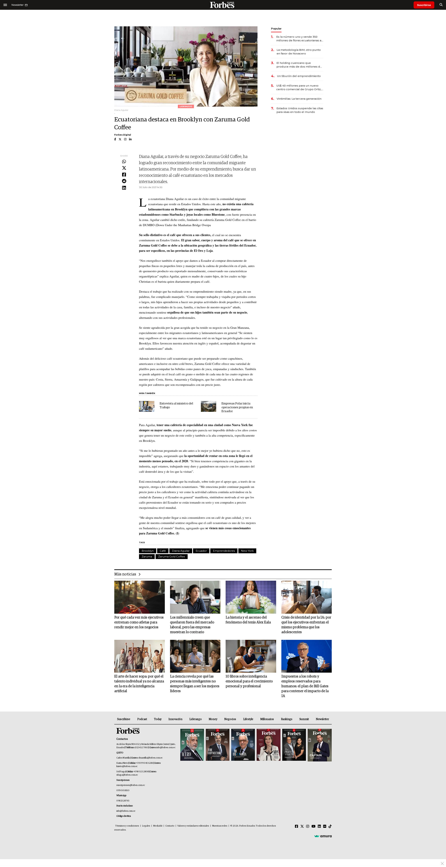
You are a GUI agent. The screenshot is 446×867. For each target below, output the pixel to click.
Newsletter (322, 719)
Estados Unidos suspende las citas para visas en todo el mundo (299, 110)
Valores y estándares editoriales (193, 826)
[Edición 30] (217, 745)
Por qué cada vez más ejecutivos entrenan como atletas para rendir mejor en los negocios (139, 622)
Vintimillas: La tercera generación (299, 98)
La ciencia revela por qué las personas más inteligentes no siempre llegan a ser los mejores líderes (194, 684)
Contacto (169, 826)
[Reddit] (124, 181)
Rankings (286, 719)
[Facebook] (124, 175)
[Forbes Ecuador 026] (319, 745)
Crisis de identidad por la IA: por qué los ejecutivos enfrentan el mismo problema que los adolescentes (306, 625)
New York (247, 550)
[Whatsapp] (124, 161)
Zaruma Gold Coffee (171, 556)
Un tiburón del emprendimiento (299, 76)
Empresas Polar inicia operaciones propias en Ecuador (237, 407)
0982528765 (122, 801)
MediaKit (157, 826)
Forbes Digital (122, 134)
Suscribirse (424, 4)
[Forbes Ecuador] (223, 5)
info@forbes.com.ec (165, 747)
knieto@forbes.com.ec (126, 766)
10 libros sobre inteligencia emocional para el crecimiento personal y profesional (249, 681)
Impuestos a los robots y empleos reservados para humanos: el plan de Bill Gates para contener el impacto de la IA (305, 686)
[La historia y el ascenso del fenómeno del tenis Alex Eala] (251, 597)
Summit (304, 719)
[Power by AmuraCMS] (323, 836)
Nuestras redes (219, 826)
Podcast (142, 719)
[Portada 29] (243, 745)
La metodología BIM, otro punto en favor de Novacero (299, 51)
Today (158, 719)
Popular (276, 28)
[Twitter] (124, 168)
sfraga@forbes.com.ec (127, 775)
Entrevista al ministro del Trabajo (176, 405)
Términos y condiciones (127, 826)
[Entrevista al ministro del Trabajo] (146, 406)
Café (163, 550)
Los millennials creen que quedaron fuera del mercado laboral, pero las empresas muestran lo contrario (192, 625)
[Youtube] (314, 826)
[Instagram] (307, 826)
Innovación (175, 719)
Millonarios (267, 719)
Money (213, 719)
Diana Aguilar (181, 550)
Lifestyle (248, 719)
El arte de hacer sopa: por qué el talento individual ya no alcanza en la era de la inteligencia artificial (139, 684)
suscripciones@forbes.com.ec (130, 785)
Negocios (230, 719)
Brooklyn (148, 550)
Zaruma (147, 556)
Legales (146, 826)
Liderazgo (195, 719)
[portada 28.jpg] (268, 745)
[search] (441, 5)
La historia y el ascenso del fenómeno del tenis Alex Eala (248, 620)
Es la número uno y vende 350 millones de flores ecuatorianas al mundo (299, 38)
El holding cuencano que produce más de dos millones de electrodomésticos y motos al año (299, 64)
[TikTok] (330, 826)
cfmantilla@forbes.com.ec (150, 758)
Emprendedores (224, 550)
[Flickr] (324, 826)
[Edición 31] (192, 745)
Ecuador (201, 550)
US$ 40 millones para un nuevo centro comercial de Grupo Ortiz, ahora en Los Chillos (298, 87)
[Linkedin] (124, 188)
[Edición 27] (294, 745)
